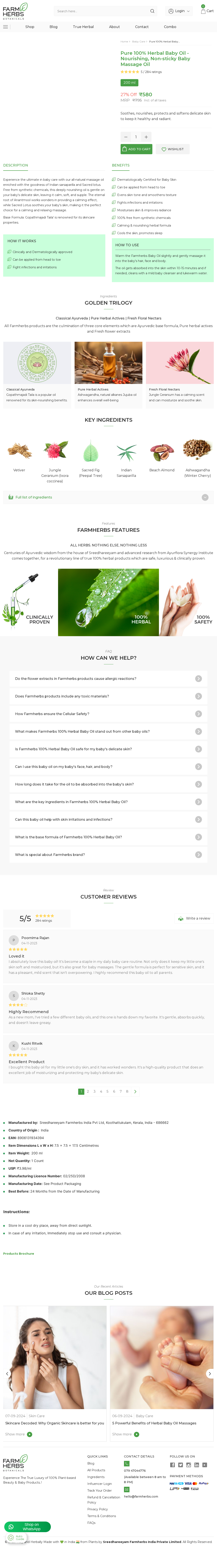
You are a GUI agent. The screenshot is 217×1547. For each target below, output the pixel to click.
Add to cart (139, 149)
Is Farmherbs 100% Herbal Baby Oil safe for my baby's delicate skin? (73, 749)
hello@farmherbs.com (141, 1496)
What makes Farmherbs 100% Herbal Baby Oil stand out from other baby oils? (82, 731)
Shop (29, 27)
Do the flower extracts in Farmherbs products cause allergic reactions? (75, 679)
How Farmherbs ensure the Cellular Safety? (52, 714)
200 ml (130, 83)
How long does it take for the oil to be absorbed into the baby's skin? (74, 784)
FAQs (91, 1523)
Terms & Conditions (101, 1516)
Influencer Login (99, 1484)
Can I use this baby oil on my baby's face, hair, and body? (64, 767)
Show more (15, 1434)
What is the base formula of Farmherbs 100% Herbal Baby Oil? (68, 837)
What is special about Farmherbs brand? (50, 855)
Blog (54, 27)
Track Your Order (99, 1490)
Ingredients (95, 1477)
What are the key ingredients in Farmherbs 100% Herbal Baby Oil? (71, 802)
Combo (170, 27)
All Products (96, 1470)
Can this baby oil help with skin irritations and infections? (64, 820)
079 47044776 (135, 1471)
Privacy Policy (97, 1509)
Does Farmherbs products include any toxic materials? (62, 696)
